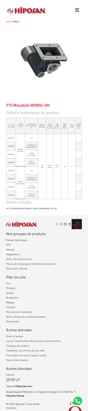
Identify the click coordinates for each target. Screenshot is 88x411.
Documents (12, 321)
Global (10, 292)
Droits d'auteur (14, 336)
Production (12, 297)
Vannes (10, 249)
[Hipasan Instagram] (61, 224)
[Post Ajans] (75, 406)
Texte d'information (17, 360)
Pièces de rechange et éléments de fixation (31, 263)
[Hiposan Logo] (27, 10)
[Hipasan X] (56, 224)
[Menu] (77, 10)
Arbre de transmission (19, 259)
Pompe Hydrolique (16, 240)
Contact (10, 307)
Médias (10, 302)
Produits (11, 288)
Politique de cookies (17, 345)
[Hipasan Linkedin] (69, 224)
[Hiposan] (21, 224)
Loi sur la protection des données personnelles (33, 340)
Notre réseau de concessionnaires (26, 316)
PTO (8, 244)
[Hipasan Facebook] (65, 224)
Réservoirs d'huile (16, 268)
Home (8, 22)
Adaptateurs (13, 254)
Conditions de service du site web (25, 350)
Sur (8, 283)
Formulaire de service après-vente (26, 355)
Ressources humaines (19, 311)
